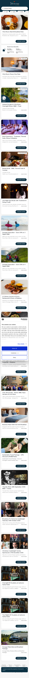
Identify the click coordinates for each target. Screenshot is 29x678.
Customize (13, 353)
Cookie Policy (24, 666)
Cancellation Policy (17, 666)
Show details (21, 343)
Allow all (14, 348)
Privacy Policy (10, 666)
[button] (14, 8)
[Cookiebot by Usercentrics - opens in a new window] (20, 319)
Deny (14, 357)
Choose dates (21, 41)
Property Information (4, 666)
